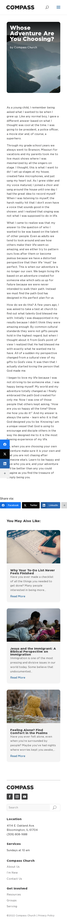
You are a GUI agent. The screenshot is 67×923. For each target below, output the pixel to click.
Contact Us (14, 878)
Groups (12, 900)
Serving (12, 906)
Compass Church (25, 47)
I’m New (12, 872)
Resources (14, 894)
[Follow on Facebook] (10, 797)
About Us (13, 866)
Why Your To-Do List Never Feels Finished (32, 572)
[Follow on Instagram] (17, 797)
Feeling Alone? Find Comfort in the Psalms (28, 731)
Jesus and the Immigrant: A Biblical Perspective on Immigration (33, 651)
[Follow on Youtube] (25, 797)
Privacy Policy (46, 915)
